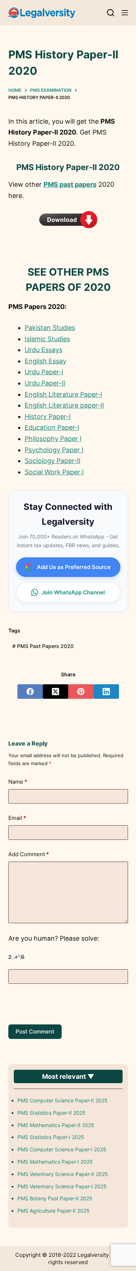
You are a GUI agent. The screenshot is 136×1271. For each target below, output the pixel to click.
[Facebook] (30, 691)
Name (17, 781)
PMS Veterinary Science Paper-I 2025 (62, 1186)
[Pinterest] (81, 691)
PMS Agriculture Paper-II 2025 (53, 1211)
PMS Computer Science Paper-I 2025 (61, 1149)
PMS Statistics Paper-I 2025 (50, 1137)
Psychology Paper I (54, 450)
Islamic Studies (47, 339)
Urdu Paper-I (44, 372)
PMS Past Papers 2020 (43, 646)
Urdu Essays (43, 350)
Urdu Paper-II (45, 383)
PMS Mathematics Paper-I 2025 (55, 1162)
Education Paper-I (52, 427)
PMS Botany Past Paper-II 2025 (54, 1198)
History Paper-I (48, 416)
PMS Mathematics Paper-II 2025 (55, 1125)
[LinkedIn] (106, 691)
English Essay (45, 361)
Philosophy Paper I (53, 438)
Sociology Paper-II (53, 461)
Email (17, 817)
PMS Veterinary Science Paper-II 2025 (62, 1174)
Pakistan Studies (50, 327)
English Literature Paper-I (63, 394)
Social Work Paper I (54, 472)
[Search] (110, 12)
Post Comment (35, 1031)
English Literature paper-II (64, 405)
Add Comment (28, 854)
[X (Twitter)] (55, 691)
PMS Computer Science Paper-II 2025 (62, 1100)
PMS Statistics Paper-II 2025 (51, 1113)
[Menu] (124, 12)
